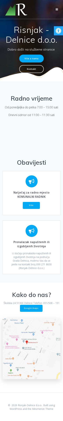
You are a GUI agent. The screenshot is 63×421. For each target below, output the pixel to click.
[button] (58, 30)
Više (31, 205)
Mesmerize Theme (42, 409)
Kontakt (31, 69)
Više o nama (31, 58)
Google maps (31, 308)
